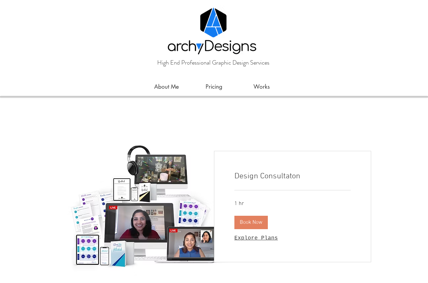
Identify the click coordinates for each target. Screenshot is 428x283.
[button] (251, 222)
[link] (292, 176)
